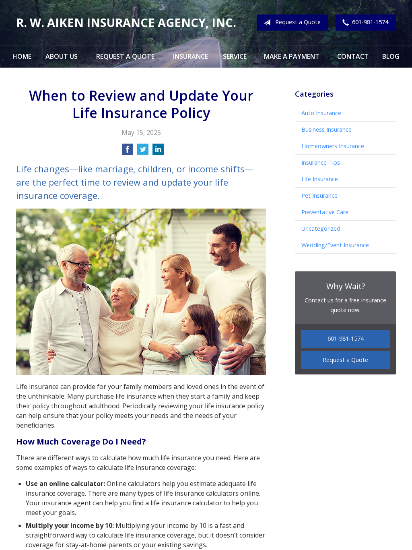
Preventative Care (324, 212)
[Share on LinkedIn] (158, 151)
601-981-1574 (370, 22)
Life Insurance (319, 179)
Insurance (190, 56)
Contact (353, 56)
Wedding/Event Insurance (335, 245)
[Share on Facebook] (127, 151)
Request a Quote (298, 22)
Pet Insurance (319, 195)
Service (235, 56)
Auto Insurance (321, 113)
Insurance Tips (320, 162)
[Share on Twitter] (142, 151)
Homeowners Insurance (332, 146)
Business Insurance (326, 129)
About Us (61, 56)
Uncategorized (320, 228)
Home (21, 56)
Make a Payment (291, 56)
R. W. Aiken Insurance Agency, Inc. (126, 22)
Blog (391, 56)
